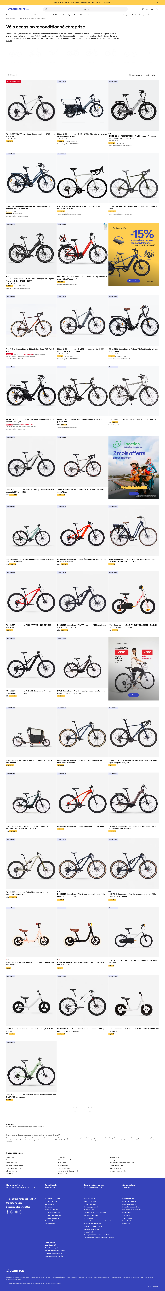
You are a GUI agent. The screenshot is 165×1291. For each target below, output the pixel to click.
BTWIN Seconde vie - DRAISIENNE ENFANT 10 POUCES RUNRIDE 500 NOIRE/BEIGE (81, 963)
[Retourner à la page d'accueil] (18, 9)
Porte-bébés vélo (64, 1168)
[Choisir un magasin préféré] (143, 9)
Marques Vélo (114, 1157)
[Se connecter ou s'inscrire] (152, 9)
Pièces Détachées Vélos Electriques (122, 1162)
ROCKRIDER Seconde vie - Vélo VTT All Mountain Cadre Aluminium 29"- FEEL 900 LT (27, 893)
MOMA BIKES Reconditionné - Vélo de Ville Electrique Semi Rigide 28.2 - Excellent (133, 350)
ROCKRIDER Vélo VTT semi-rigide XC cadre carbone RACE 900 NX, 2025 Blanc (31, 135)
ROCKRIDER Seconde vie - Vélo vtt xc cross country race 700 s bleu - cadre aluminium (81, 761)
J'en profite (133, 494)
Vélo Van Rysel (63, 1165)
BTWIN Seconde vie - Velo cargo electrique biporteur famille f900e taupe (29, 761)
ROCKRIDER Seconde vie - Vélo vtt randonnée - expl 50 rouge (80, 826)
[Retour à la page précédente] (75, 1109)
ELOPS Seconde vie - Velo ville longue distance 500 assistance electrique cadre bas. (30, 560)
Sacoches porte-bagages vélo (68, 1171)
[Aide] (147, 9)
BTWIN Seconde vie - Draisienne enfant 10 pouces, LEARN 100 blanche (30, 1030)
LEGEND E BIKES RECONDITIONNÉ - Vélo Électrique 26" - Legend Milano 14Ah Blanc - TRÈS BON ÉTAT (132, 137)
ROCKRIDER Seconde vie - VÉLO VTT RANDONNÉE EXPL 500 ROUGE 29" (28, 626)
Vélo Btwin (9, 1174)
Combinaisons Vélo (116, 1165)
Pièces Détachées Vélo (65, 1160)
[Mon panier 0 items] (156, 9)
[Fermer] (157, 2)
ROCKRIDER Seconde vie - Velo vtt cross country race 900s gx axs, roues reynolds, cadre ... (81, 1030)
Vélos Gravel (111, 63)
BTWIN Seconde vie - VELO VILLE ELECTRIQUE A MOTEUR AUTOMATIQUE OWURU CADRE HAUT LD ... (27, 827)
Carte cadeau (153, 15)
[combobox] (152, 75)
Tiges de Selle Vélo (116, 1168)
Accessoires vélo (12, 1160)
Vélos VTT (92, 63)
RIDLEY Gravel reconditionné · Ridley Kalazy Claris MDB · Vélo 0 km (30, 350)
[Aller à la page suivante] (90, 1109)
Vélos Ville (53, 63)
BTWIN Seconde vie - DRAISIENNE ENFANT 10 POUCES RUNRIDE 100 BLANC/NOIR (133, 1030)
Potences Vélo (63, 1174)
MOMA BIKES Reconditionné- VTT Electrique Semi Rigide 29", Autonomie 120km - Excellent (80, 350)
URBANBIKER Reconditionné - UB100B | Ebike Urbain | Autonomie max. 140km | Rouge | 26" (82, 278)
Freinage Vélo (114, 1160)
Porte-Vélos (62, 1162)
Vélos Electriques (15, 63)
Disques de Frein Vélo (13, 1168)
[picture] (31, 105)
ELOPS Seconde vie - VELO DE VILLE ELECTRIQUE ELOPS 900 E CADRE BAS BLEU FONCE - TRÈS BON (131, 560)
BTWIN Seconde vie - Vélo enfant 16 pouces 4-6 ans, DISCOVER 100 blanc (132, 961)
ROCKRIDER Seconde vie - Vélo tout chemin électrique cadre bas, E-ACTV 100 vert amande (31, 1096)
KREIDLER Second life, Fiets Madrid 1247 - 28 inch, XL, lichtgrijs (132, 419)
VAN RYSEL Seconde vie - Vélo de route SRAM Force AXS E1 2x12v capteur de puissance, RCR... (133, 761)
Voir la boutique (133, 281)
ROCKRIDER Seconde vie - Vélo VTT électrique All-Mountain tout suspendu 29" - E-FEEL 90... (82, 626)
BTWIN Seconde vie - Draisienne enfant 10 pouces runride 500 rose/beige (30, 963)
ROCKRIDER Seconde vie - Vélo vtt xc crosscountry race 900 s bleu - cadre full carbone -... (81, 895)
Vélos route (73, 63)
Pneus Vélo (61, 1157)
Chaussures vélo (11, 1162)
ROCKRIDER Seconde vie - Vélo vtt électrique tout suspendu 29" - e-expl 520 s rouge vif (82, 560)
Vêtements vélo (11, 1171)
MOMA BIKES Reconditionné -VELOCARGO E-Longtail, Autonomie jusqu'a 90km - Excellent (82, 135)
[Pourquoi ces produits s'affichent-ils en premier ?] (130, 75)
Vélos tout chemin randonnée (130, 64)
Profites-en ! (133, 695)
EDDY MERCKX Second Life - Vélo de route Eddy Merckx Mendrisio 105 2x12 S (78, 207)
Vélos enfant (34, 63)
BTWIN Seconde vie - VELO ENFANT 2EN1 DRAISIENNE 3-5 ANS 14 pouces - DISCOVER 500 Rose (132, 626)
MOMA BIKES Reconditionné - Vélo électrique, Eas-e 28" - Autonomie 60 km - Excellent (28, 207)
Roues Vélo (10, 1157)
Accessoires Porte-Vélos (118, 1171)
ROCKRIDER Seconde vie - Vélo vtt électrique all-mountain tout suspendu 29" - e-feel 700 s (30, 491)
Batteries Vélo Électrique (14, 1165)
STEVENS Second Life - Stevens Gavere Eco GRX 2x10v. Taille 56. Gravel (133, 207)
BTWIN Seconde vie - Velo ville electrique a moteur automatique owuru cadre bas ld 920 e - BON (82, 692)
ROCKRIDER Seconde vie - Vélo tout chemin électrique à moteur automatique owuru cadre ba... (133, 827)
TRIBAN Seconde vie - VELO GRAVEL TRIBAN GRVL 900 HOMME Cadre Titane (81, 491)
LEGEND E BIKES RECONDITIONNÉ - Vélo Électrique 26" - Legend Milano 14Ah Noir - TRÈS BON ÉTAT (30, 280)
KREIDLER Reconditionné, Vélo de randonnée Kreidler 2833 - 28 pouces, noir (81, 420)
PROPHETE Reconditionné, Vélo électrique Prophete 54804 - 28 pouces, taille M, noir (30, 420)
